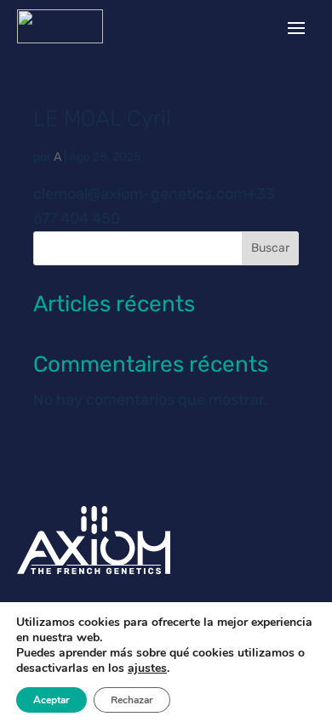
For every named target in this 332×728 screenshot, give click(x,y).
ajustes (147, 668)
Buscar (270, 248)
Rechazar (132, 700)
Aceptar (51, 700)
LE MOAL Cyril (102, 118)
